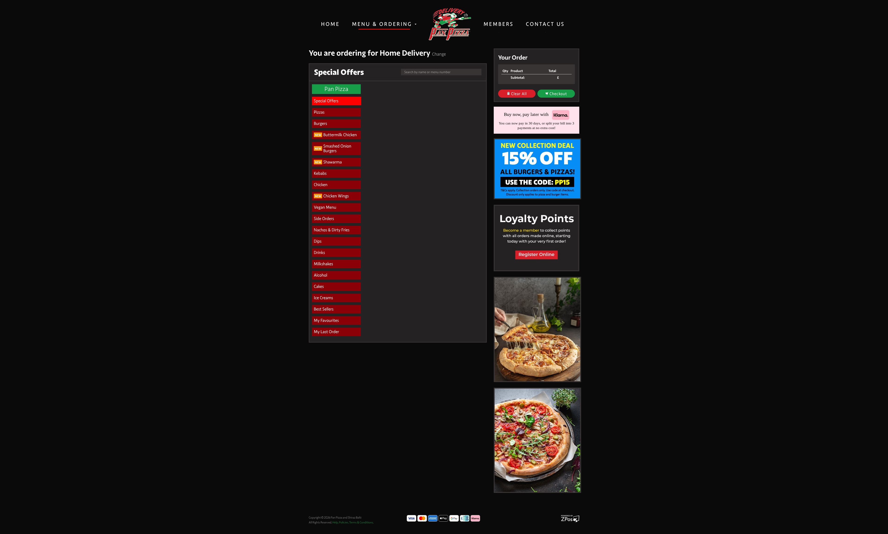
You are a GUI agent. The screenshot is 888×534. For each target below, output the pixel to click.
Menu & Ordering (383, 24)
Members (499, 24)
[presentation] (336, 101)
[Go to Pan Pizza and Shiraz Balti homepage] (450, 24)
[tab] (336, 101)
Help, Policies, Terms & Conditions (352, 522)
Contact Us (545, 24)
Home (330, 24)
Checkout (558, 93)
